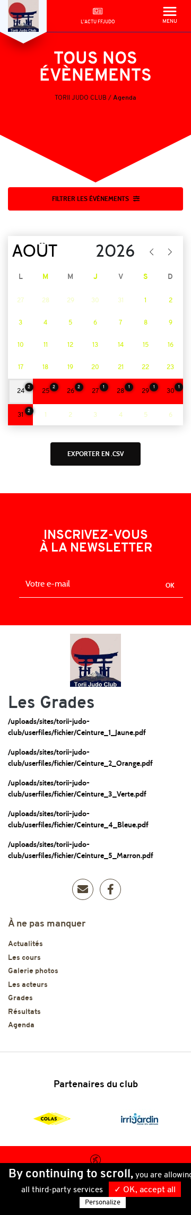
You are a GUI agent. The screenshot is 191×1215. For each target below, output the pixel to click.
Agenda (21, 1025)
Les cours (24, 958)
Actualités (25, 944)
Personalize (102, 1202)
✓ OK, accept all (145, 1190)
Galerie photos (33, 971)
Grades (20, 998)
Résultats (24, 1012)
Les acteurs (28, 985)
